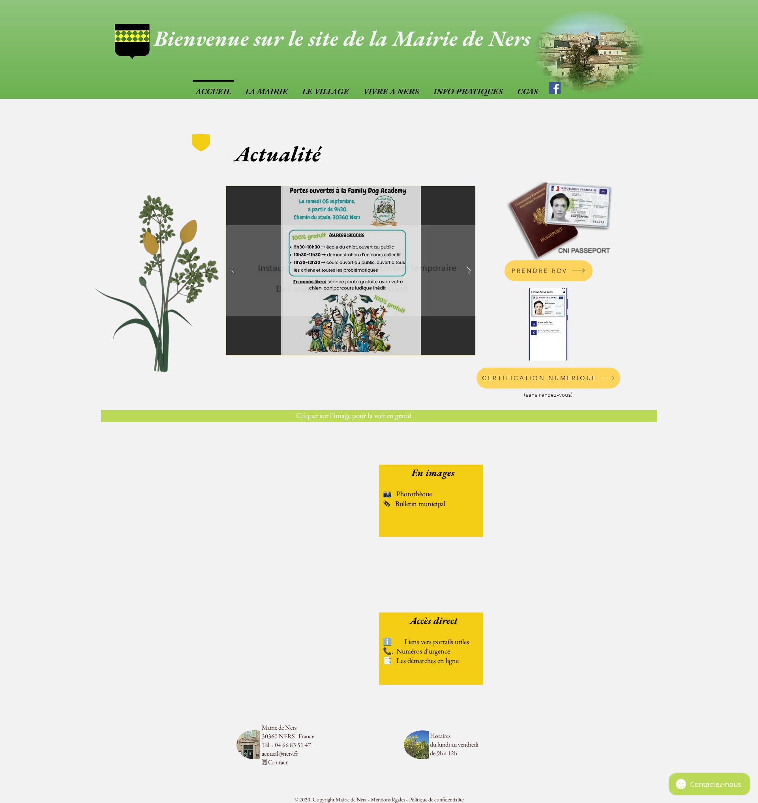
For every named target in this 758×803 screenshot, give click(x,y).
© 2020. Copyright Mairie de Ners (331, 799)
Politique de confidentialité (436, 799)
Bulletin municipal (420, 503)
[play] (454, 193)
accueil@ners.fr (280, 753)
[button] (350, 270)
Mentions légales (388, 799)
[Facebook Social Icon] (555, 88)
